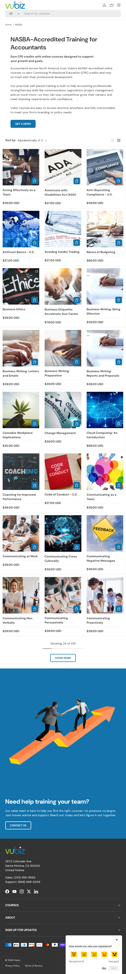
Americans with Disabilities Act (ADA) (60, 192)
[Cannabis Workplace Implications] (21, 410)
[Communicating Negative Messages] (105, 533)
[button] (111, 5)
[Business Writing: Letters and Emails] (21, 348)
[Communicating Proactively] (105, 595)
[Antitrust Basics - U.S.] (21, 229)
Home (8, 24)
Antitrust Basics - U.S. (18, 252)
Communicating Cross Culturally (61, 558)
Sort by (10, 140)
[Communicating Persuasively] (63, 595)
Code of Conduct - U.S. (61, 494)
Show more (63, 658)
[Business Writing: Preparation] (63, 348)
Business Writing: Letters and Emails (21, 373)
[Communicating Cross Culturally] (63, 533)
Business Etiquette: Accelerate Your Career (61, 311)
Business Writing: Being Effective (103, 311)
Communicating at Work (20, 556)
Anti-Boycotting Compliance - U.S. (100, 192)
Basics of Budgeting (101, 252)
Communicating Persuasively (56, 620)
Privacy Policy (12, 965)
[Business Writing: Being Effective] (105, 286)
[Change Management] (63, 410)
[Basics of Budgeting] (105, 229)
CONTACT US (18, 825)
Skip (104, 968)
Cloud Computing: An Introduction (102, 435)
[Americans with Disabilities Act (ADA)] (63, 167)
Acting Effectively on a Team (19, 192)
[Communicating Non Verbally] (21, 595)
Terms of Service (33, 965)
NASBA (18, 24)
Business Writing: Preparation (57, 373)
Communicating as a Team (101, 497)
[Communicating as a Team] (105, 471)
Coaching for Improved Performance (19, 497)
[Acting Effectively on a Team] (21, 167)
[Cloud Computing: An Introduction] (105, 410)
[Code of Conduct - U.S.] (63, 471)
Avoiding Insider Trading (62, 252)
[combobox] (63, 13)
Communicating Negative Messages (101, 558)
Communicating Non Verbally (17, 620)
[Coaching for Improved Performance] (21, 471)
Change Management (60, 433)
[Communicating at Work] (21, 533)
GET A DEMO (23, 124)
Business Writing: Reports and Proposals (103, 373)
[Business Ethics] (21, 286)
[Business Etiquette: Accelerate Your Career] (63, 286)
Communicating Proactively (98, 620)
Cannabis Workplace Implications (18, 435)
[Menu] (118, 5)
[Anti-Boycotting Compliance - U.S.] (105, 167)
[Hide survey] (117, 940)
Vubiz (17, 960)
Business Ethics (14, 309)
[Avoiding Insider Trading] (63, 229)
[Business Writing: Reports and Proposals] (105, 348)
